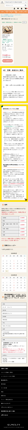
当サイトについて (5, 403)
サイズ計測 (4, 387)
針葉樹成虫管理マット (10, 126)
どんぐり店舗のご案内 (7, 372)
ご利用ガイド (7, 12)
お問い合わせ (4, 415)
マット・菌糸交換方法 (7, 399)
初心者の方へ (12, 12)
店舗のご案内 (16, 12)
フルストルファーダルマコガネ (7, 16)
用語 (2, 391)
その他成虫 (6, 14)
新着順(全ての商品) (18, 22)
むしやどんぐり (14, 425)
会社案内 (21, 11)
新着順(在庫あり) (9, 22)
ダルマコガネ (17, 14)
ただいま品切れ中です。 (8, 60)
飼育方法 (3, 395)
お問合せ (26, 11)
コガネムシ (11, 14)
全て (2, 14)
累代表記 (3, 384)
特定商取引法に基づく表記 (8, 411)
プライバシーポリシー (7, 407)
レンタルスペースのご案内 (8, 376)
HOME (2, 11)
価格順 (3, 22)
